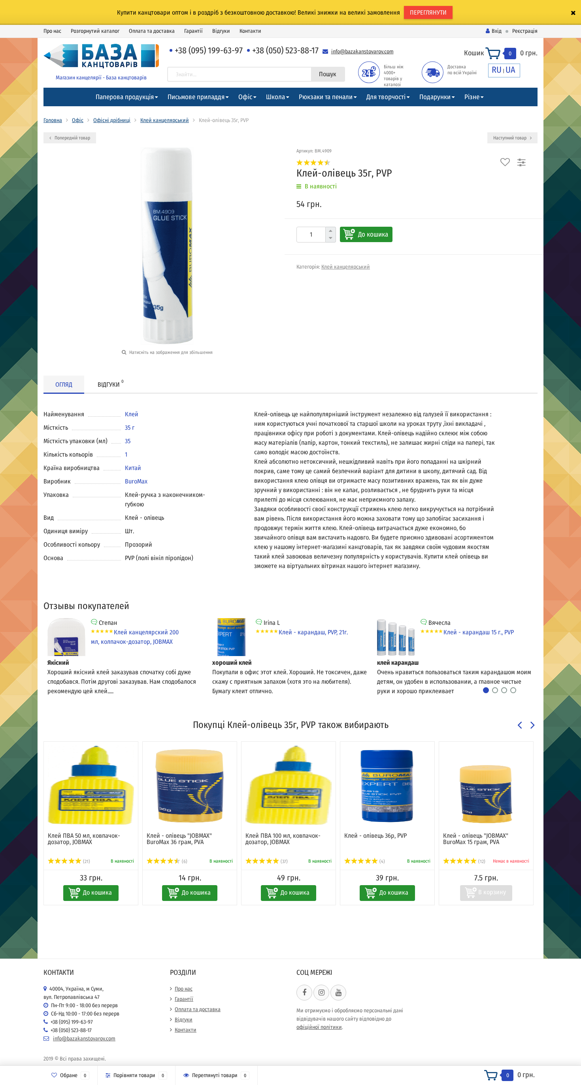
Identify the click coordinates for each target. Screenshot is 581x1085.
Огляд (63, 384)
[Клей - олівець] (190, 785)
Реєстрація (525, 31)
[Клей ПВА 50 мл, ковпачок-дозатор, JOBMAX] (91, 785)
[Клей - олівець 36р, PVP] (387, 785)
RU (497, 69)
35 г (129, 427)
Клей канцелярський (164, 120)
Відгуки (221, 31)
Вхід (497, 31)
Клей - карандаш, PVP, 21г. (313, 632)
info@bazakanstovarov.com (362, 51)
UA (510, 69)
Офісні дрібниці (111, 120)
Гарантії (193, 31)
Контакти (250, 31)
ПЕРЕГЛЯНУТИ (428, 12)
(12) (481, 861)
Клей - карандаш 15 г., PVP (478, 632)
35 (127, 441)
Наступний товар (510, 138)
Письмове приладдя (196, 97)
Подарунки (435, 97)
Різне (471, 97)
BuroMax (136, 481)
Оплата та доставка (152, 31)
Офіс (245, 97)
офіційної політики (319, 1027)
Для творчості (386, 97)
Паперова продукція (125, 97)
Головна (52, 120)
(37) (283, 861)
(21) (86, 861)
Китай (133, 468)
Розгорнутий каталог (95, 31)
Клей (131, 414)
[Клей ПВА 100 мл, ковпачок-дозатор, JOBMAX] (288, 785)
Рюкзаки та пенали (326, 97)
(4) (381, 861)
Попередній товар (71, 138)
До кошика (373, 234)
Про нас (52, 31)
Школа (275, 97)
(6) (184, 861)
